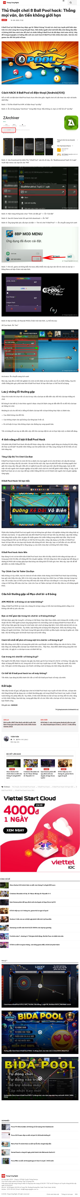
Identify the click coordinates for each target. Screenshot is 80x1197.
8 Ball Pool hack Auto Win (24, 790)
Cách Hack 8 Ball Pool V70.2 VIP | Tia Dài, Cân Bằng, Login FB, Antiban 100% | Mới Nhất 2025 (37, 1004)
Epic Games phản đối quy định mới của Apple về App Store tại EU (33, 902)
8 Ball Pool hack (44, 787)
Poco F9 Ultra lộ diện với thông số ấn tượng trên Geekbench (32, 1127)
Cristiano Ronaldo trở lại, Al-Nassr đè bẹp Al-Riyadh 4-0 (31, 774)
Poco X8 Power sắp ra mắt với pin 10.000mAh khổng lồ (30, 1135)
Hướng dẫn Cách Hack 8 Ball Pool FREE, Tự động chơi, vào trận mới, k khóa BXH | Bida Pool (36, 1051)
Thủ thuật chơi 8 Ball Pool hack (23, 787)
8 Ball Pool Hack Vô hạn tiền (62, 787)
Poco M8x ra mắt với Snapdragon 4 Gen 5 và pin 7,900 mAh (32, 1161)
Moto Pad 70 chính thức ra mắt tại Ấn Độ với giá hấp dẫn (31, 1144)
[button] (64, 2)
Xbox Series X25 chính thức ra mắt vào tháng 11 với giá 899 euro (32, 885)
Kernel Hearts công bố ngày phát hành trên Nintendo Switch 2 (33, 1152)
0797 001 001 (11, 1189)
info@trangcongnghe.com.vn (29, 1189)
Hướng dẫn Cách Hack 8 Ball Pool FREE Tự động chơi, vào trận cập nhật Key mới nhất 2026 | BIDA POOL (38, 1096)
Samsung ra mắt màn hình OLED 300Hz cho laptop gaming (30, 928)
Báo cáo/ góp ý (23, 739)
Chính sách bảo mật (53, 1194)
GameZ (4, 20)
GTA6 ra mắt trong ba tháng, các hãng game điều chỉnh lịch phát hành (35, 945)
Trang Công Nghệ (12, 1194)
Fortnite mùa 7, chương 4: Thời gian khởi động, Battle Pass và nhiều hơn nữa (36, 936)
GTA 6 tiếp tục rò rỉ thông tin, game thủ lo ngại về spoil (66, 774)
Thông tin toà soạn (67, 1194)
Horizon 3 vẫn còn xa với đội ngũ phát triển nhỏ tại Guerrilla (30, 919)
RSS (76, 1194)
